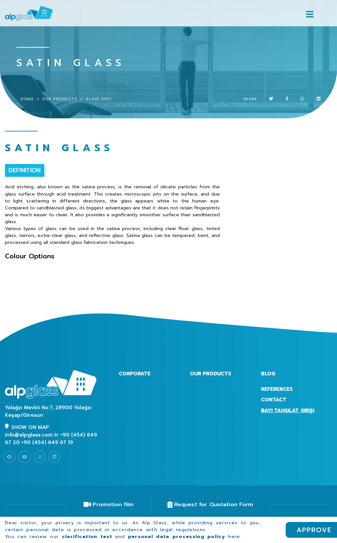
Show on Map (30, 427)
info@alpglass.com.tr (32, 434)
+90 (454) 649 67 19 (47, 442)
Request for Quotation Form (213, 504)
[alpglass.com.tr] (36, 13)
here (234, 536)
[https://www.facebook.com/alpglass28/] (9, 456)
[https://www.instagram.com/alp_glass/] (40, 456)
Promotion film (113, 504)
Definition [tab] (25, 170)
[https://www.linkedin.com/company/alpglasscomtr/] (54, 456)
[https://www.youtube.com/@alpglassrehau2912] (25, 456)
